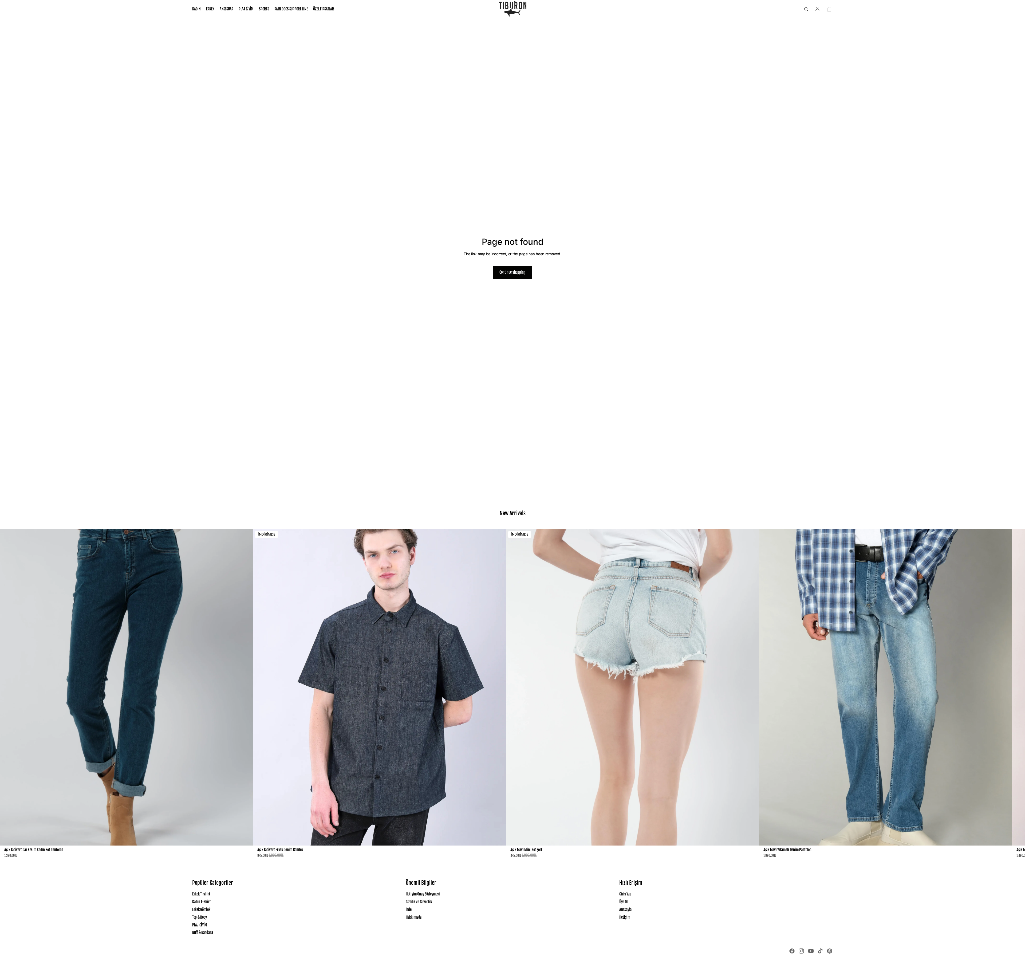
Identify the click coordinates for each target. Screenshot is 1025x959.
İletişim (624, 917)
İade (409, 909)
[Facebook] (792, 951)
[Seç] (245, 837)
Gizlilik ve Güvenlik (419, 901)
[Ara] (806, 9)
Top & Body (199, 917)
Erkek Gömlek (201, 909)
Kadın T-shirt (201, 901)
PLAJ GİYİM (199, 924)
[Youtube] (811, 951)
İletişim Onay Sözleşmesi (423, 894)
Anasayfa (625, 909)
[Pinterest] (829, 951)
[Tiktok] (820, 951)
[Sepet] (829, 9)
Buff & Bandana (202, 932)
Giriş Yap (625, 894)
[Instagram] (801, 951)
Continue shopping (512, 272)
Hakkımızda (413, 917)
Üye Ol (623, 901)
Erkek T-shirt (201, 894)
